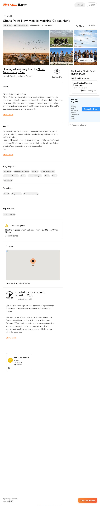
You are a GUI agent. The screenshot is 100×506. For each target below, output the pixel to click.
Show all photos (86, 60)
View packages (87, 500)
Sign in (92, 5)
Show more (8, 114)
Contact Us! (57, 77)
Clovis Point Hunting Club (24, 71)
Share (81, 26)
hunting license (28, 230)
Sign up (79, 5)
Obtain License (11, 236)
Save (93, 25)
